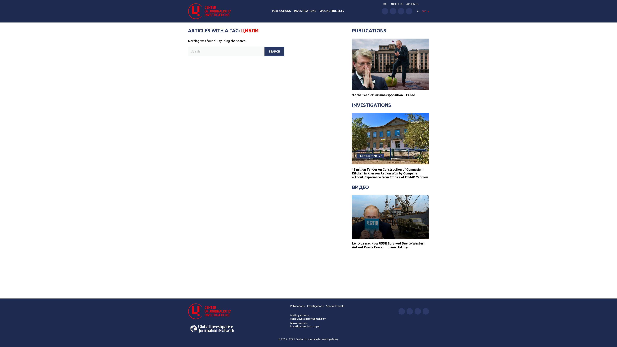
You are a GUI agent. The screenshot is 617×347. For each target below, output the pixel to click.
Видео (360, 187)
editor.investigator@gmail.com (308, 318)
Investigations (305, 10)
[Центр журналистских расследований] (211, 11)
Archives (412, 4)
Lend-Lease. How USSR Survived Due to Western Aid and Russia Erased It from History (388, 245)
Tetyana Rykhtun (370, 155)
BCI (385, 4)
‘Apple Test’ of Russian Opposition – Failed (383, 95)
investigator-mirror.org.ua (305, 326)
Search (274, 51)
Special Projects (331, 10)
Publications (281, 10)
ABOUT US (396, 4)
